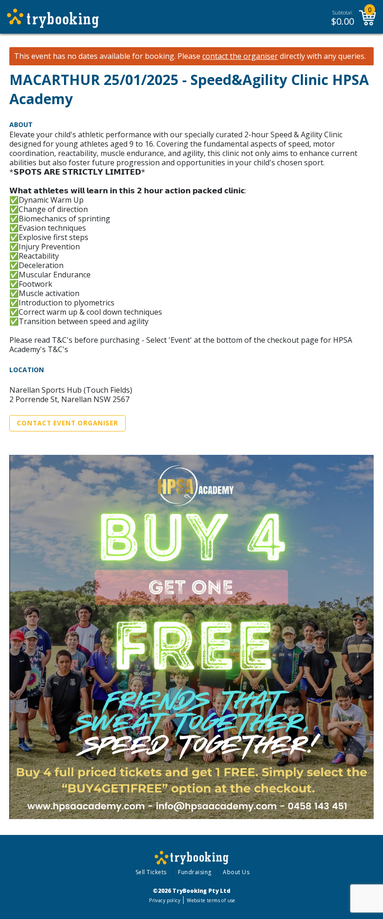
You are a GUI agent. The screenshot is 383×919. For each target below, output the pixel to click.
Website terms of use (211, 900)
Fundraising (195, 872)
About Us (236, 872)
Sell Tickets (151, 872)
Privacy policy (164, 900)
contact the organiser (240, 56)
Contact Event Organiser (67, 423)
